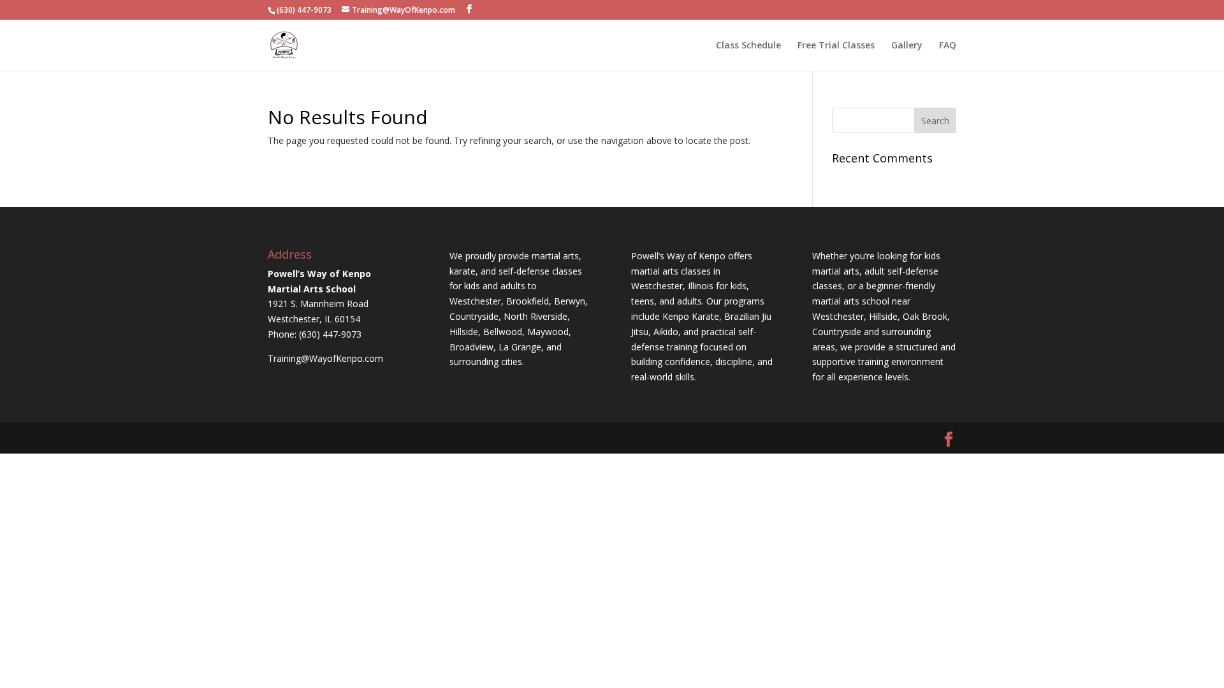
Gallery (906, 46)
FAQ (947, 46)
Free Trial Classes (836, 46)
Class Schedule (748, 46)
